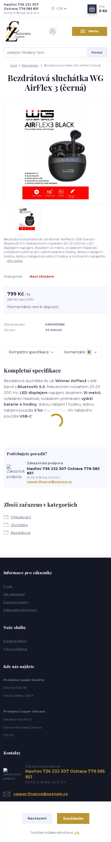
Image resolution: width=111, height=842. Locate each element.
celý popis (14, 261)
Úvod (13, 65)
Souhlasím (73, 818)
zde (77, 833)
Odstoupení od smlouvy (20, 610)
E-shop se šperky (15, 641)
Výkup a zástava (15, 649)
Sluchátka (19, 525)
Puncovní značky (15, 602)
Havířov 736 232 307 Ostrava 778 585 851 (21, 7)
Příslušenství (30, 65)
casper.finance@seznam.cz (49, 481)
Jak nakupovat (14, 594)
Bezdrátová (20, 532)
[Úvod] (21, 31)
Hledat (96, 52)
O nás (8, 586)
